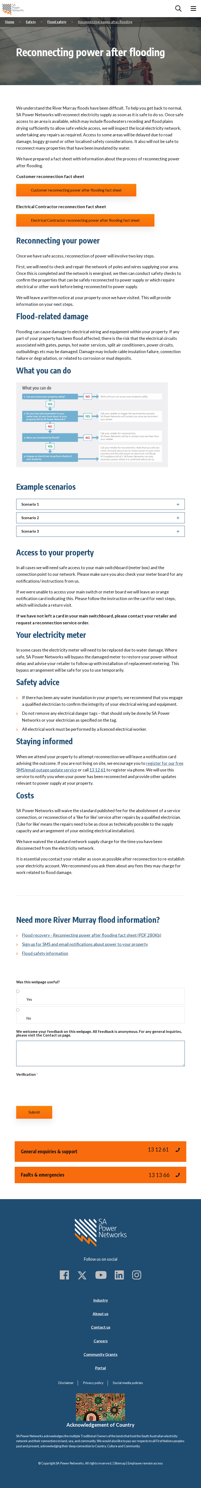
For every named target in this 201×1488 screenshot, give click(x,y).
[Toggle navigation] (193, 8)
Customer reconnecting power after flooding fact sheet (76, 190)
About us (100, 1313)
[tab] (100, 504)
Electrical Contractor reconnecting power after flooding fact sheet (85, 220)
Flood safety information (45, 953)
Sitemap (120, 1463)
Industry (100, 1300)
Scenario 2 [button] (30, 518)
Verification (27, 1074)
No (28, 1018)
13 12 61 (97, 769)
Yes (29, 999)
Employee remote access (145, 1463)
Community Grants (100, 1354)
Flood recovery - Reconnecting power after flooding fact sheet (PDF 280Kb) (91, 935)
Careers (101, 1341)
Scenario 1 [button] (30, 504)
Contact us (100, 1327)
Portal (100, 1368)
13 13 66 (159, 1175)
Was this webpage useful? (38, 982)
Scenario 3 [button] (30, 531)
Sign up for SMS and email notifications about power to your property (85, 944)
